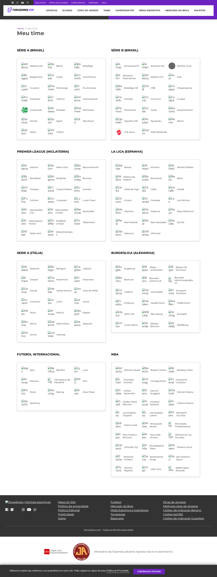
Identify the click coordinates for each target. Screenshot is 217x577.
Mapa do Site (40, 3)
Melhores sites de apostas (180, 506)
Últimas (67, 10)
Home (20, 28)
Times (106, 10)
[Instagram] (17, 2)
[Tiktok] (17, 510)
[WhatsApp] (35, 509)
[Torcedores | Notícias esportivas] (20, 10)
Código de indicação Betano (182, 510)
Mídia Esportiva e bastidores (130, 510)
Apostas (51, 10)
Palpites (199, 10)
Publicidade (93, 3)
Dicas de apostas (174, 502)
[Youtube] (22, 2)
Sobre (104, 3)
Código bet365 (173, 514)
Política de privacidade (58, 3)
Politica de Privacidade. (118, 570)
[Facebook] (8, 2)
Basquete (117, 518)
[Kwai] (27, 2)
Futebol (116, 502)
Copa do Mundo (87, 10)
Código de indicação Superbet (183, 518)
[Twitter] (12, 2)
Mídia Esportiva (149, 10)
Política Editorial (78, 3)
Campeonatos (124, 10)
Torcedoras (118, 514)
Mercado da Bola (177, 10)
